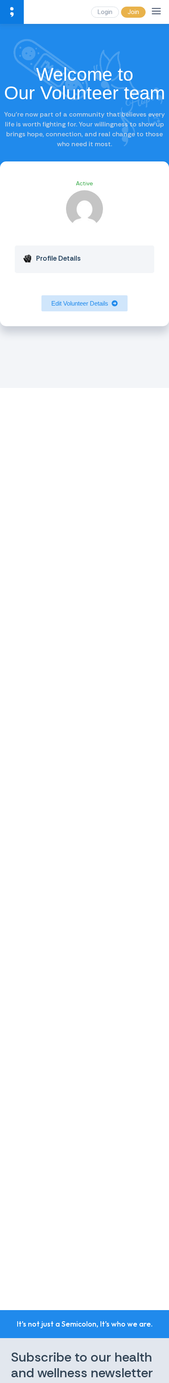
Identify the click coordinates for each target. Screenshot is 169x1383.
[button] (84, 303)
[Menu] (156, 11)
